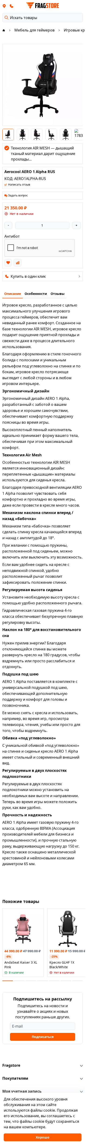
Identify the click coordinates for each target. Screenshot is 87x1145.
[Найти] (6, 17)
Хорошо (42, 1137)
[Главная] (3, 30)
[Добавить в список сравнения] (17, 262)
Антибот (12, 236)
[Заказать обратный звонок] (11, 6)
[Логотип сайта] (42, 5)
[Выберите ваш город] (4, 6)
